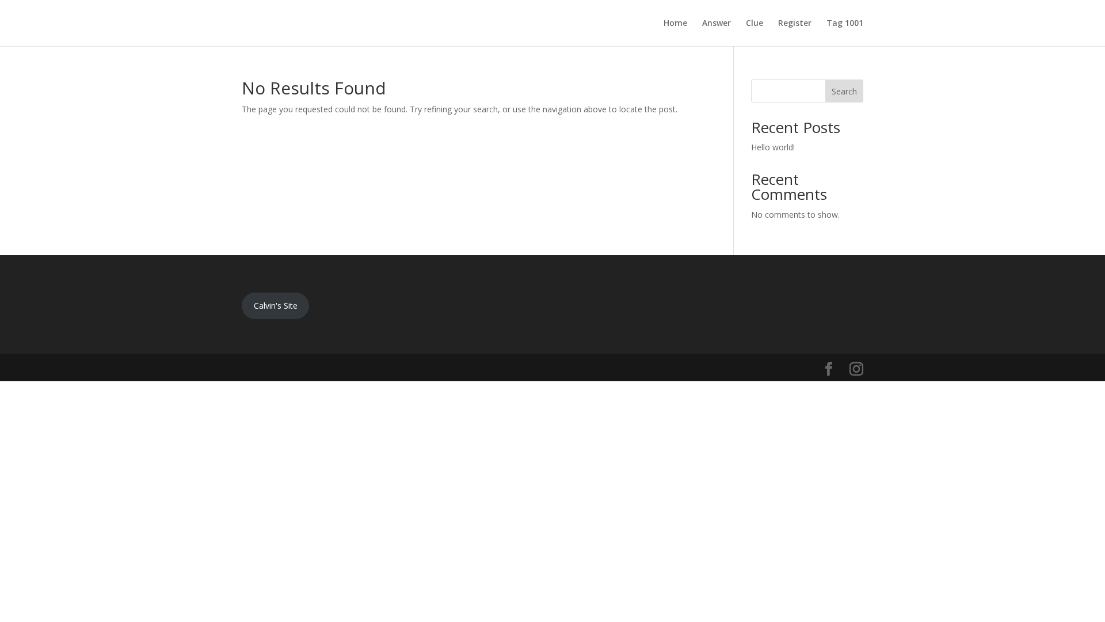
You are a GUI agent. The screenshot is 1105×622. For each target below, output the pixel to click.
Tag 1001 (844, 23)
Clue (754, 23)
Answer (716, 23)
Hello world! (773, 147)
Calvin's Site (276, 305)
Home (675, 23)
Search (844, 91)
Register (794, 23)
